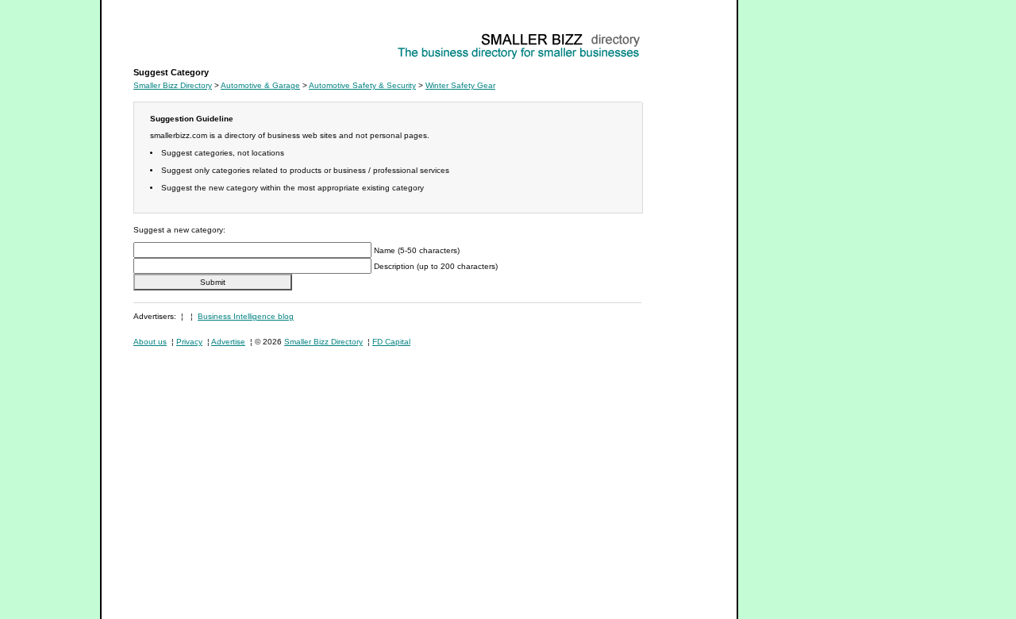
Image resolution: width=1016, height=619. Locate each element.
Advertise (228, 341)
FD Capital (391, 341)
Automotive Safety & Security (362, 85)
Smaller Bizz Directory (172, 85)
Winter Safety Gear (168, 36)
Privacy (189, 341)
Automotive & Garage (260, 85)
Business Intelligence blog (246, 316)
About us (150, 341)
